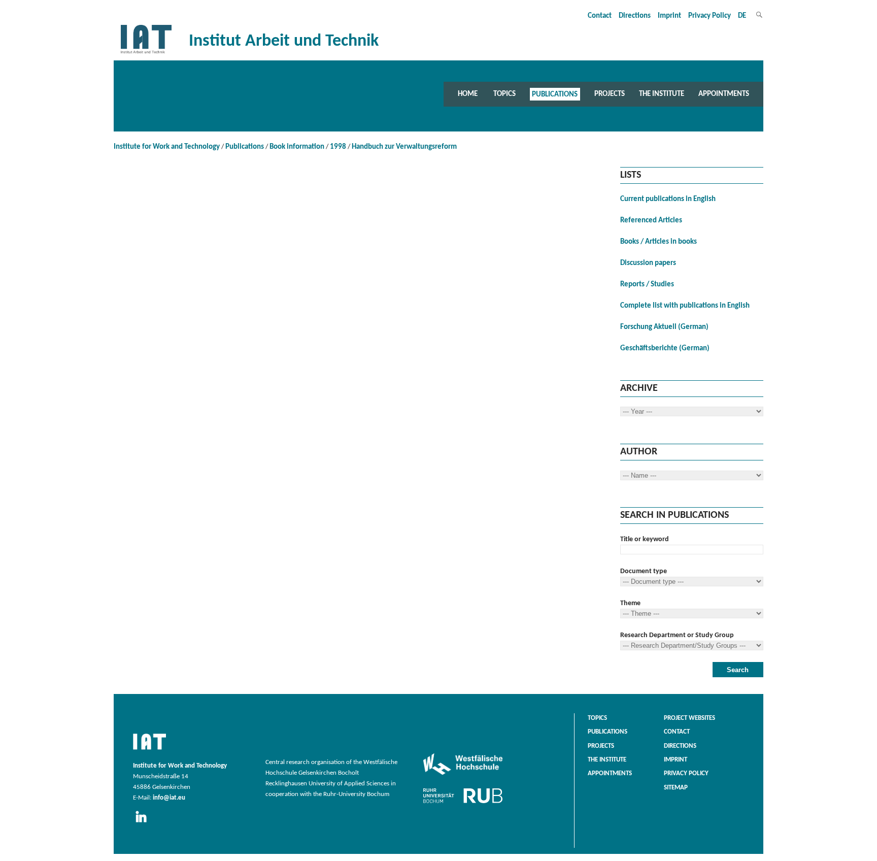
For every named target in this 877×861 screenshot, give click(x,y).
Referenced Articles (651, 220)
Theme (630, 603)
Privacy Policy (709, 16)
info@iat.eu (169, 798)
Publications (555, 94)
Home (468, 94)
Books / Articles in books (658, 242)
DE (742, 16)
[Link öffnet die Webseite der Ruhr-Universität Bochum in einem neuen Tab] (462, 803)
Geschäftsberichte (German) (665, 348)
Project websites (689, 718)
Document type (643, 571)
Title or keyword (644, 539)
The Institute (661, 94)
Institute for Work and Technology (167, 147)
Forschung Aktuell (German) (664, 327)
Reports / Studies (647, 284)
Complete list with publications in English (685, 306)
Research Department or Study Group (677, 635)
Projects (609, 94)
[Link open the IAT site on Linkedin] (144, 823)
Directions (635, 16)
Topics (504, 94)
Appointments (723, 94)
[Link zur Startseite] (146, 53)
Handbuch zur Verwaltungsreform (404, 147)
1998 (338, 147)
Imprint (669, 16)
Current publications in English (668, 199)
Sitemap (676, 788)
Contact (600, 16)
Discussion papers (648, 263)
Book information (296, 147)
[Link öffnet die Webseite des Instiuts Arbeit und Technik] (149, 750)
